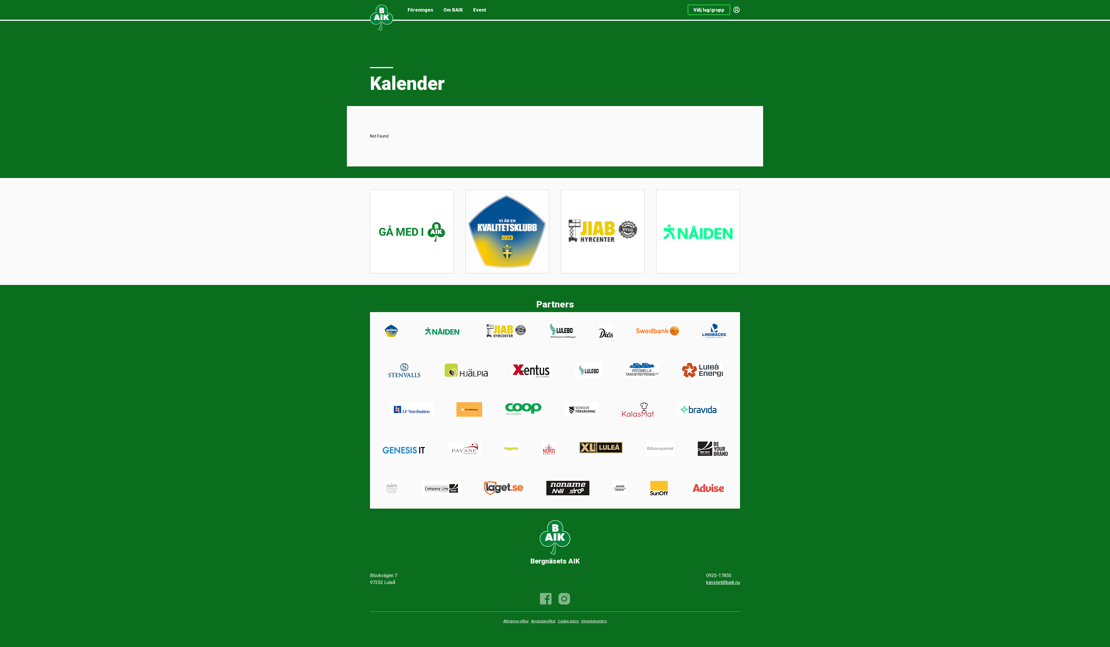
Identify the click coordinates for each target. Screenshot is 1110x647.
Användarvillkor (543, 621)
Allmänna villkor (516, 621)
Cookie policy (568, 621)
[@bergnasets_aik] (564, 599)
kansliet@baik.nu (723, 582)
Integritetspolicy (594, 621)
